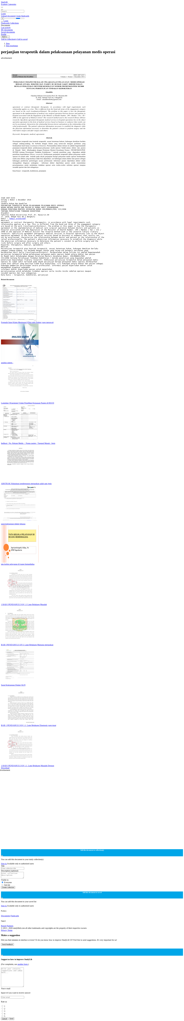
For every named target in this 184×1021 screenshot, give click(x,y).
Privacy (4, 930)
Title (3, 866)
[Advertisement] (76, 64)
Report (3, 926)
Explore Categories (8, 4)
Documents (5, 916)
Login (3, 14)
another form (23, 964)
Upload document (8, 16)
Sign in (4, 864)
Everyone (8, 882)
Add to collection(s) (9, 39)
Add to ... (5, 37)
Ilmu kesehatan (12, 46)
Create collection (8, 887)
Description (9, 871)
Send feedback (7, 944)
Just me (7, 885)
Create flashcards (22, 16)
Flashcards (5, 23)
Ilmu (8, 43)
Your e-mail (5, 988)
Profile (3, 34)
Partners (10, 926)
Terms (10, 930)
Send (11, 1019)
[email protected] (17, 218)
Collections (14, 23)
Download (5, 768)
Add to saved (22, 39)
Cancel (4, 1019)
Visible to (5, 880)
